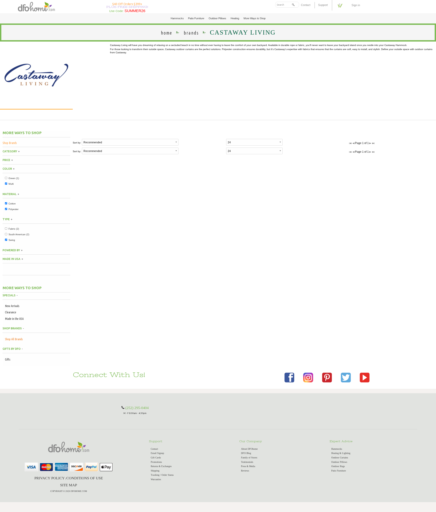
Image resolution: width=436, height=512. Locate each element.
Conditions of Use (84, 478)
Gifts (7, 359)
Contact (305, 5)
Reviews (245, 470)
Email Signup (157, 453)
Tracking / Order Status (162, 475)
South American (19, 234)
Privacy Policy (49, 478)
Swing (12, 240)
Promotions (156, 462)
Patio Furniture (196, 18)
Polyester (14, 209)
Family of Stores (249, 457)
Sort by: (77, 142)
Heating (235, 18)
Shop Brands (10, 143)
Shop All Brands (14, 339)
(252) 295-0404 (137, 408)
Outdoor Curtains (339, 457)
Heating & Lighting (340, 453)
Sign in (356, 5)
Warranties (156, 479)
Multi (11, 183)
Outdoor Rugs (338, 466)
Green (14, 178)
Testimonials (247, 462)
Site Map (68, 485)
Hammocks (177, 18)
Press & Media (248, 466)
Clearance (10, 312)
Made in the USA (14, 318)
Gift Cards (156, 457)
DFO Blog (246, 453)
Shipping (155, 470)
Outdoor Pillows (217, 18)
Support (323, 5)
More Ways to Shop (255, 18)
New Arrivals (12, 306)
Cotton (12, 203)
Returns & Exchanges (161, 466)
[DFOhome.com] (36, 6)
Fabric (14, 228)
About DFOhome (249, 449)
